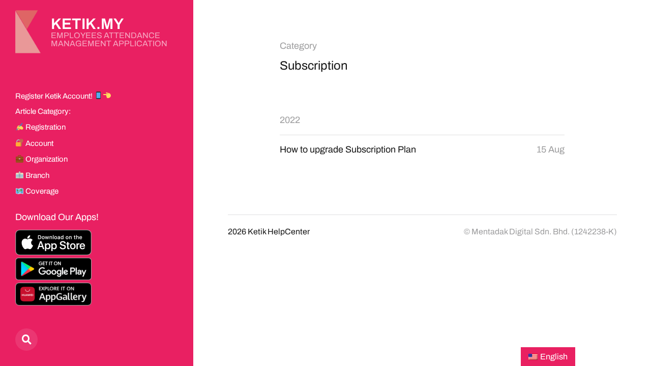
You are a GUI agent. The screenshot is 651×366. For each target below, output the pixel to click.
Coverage (41, 191)
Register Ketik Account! (54, 96)
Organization (46, 159)
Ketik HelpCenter (279, 231)
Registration (45, 127)
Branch (36, 175)
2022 (290, 120)
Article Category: (43, 111)
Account (38, 143)
